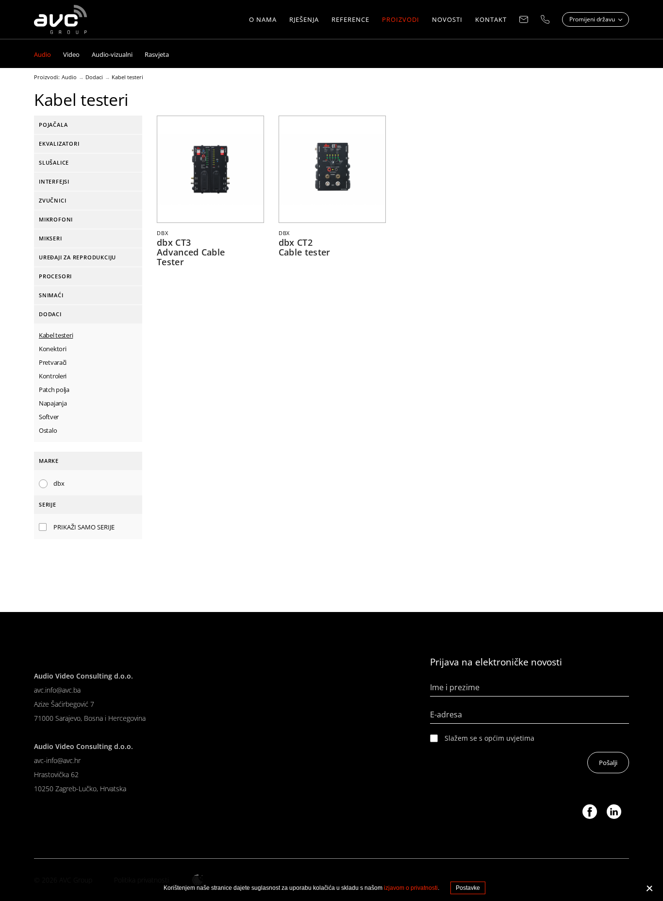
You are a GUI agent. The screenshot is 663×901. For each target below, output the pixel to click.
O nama (263, 19)
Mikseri (50, 238)
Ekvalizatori (59, 143)
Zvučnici (52, 200)
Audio (69, 77)
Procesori (55, 276)
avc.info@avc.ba (57, 690)
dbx (59, 483)
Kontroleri (52, 376)
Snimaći (51, 295)
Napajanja (52, 403)
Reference (350, 19)
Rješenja (304, 19)
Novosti (447, 19)
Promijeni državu (592, 19)
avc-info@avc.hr (57, 760)
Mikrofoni (56, 219)
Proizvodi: (47, 77)
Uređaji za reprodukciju (77, 257)
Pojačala (53, 124)
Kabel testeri (127, 77)
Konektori (52, 348)
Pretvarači (52, 362)
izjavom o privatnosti (411, 887)
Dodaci (94, 77)
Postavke (468, 887)
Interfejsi (54, 181)
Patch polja (54, 389)
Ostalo (48, 430)
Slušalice (54, 162)
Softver (49, 416)
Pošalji (608, 762)
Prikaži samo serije (84, 527)
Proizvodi (400, 19)
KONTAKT (491, 19)
